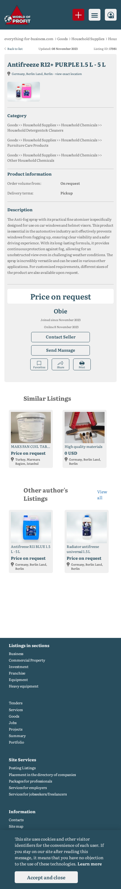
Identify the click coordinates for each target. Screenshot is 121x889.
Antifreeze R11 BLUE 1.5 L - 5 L (30, 549)
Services (16, 709)
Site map (16, 826)
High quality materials (83, 446)
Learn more (90, 864)
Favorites (39, 367)
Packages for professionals (30, 781)
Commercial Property (27, 660)
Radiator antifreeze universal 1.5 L (83, 549)
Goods (62, 38)
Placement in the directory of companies (42, 774)
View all (102, 494)
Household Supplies (87, 38)
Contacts (16, 819)
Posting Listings (22, 767)
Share (60, 367)
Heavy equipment (23, 686)
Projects (15, 729)
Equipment (18, 679)
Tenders (15, 702)
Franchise (17, 673)
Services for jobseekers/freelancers (38, 794)
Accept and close (46, 877)
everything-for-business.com (28, 38)
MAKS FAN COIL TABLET (31, 446)
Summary (17, 735)
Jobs (12, 722)
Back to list (15, 48)
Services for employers (28, 787)
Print (82, 367)
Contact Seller (60, 337)
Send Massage (60, 350)
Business (16, 653)
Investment (18, 666)
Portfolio (16, 742)
